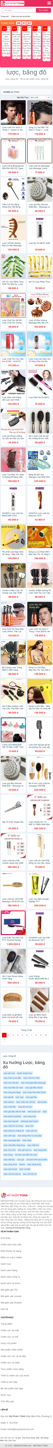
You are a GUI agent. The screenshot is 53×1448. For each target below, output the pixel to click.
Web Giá (3, 1440)
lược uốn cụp (9, 1135)
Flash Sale (7, 23)
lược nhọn (27, 1140)
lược (45, 1111)
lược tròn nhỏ (9, 1150)
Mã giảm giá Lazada (11, 1296)
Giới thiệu (6, 1238)
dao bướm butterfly (12, 1116)
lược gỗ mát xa (24, 1150)
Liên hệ (4, 1309)
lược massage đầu (12, 1140)
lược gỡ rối (8, 1097)
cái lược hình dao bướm (36, 1159)
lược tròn (29, 1126)
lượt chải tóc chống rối (14, 1131)
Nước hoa (6, 1395)
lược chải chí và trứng (13, 1126)
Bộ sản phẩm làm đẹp (12, 1388)
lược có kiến (24, 1169)
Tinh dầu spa (7, 1401)
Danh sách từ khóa (10, 1283)
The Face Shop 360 (30, 1438)
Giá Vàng (44, 1438)
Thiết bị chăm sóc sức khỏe (15, 1375)
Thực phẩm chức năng (12, 1369)
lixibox (22, 1164)
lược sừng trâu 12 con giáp (30, 1135)
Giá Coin (12, 1440)
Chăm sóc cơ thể (9, 1336)
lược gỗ (20, 1159)
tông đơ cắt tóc (25, 1107)
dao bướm (42, 1102)
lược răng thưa (10, 1164)
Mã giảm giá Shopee (11, 1302)
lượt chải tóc (9, 1159)
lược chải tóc (33, 1145)
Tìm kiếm (43, 10)
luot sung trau (30, 1116)
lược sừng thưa (34, 1164)
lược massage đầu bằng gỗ (33, 1083)
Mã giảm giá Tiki (9, 1289)
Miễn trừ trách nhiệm (11, 1257)
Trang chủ (5, 16)
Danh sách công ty (10, 1276)
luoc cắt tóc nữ (29, 1174)
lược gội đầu (31, 1097)
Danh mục (6, 1263)
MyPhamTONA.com (22, 1445)
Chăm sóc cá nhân (10, 1362)
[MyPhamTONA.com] (17, 3)
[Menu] (49, 3)
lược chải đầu (10, 1107)
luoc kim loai (9, 1073)
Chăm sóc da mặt (10, 1330)
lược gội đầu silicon (33, 1087)
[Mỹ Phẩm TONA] (14, 1195)
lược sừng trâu (40, 1150)
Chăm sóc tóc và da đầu (20, 16)
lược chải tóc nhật (31, 1078)
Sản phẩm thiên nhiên (12, 1349)
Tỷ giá (18, 1438)
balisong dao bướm (29, 1121)
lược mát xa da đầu (12, 1078)
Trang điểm (6, 1323)
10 (46, 1035)
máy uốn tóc (31, 1131)
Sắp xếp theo (23, 97)
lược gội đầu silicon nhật (14, 1111)
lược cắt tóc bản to (12, 1174)
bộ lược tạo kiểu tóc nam (26, 1155)
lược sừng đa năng (12, 1092)
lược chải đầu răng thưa (14, 1145)
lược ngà (19, 1097)
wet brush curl (34, 1111)
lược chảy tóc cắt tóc (25, 1102)
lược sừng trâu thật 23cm (34, 1092)
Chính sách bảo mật (11, 1244)
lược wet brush (10, 1169)
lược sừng (8, 1155)
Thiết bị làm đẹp (9, 1382)
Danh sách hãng (9, 1270)
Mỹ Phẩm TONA (40, 1445)
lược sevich (9, 1102)
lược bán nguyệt (11, 1121)
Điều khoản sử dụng (11, 1251)
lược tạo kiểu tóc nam (13, 1087)
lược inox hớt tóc (11, 1083)
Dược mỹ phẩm (8, 1343)
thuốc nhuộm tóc (24, 1073)
